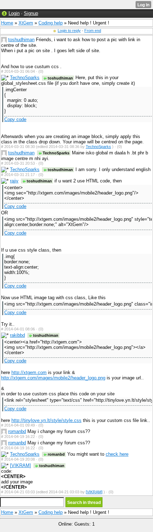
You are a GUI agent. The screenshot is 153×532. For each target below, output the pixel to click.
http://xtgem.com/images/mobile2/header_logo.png (53, 377)
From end (92, 30)
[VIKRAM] (20, 465)
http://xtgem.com (29, 372)
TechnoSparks (24, 77)
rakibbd (17, 335)
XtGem (26, 23)
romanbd (17, 431)
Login (14, 13)
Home (7, 23)
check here (117, 454)
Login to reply (69, 30)
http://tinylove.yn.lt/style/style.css (46, 420)
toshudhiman (21, 39)
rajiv (14, 180)
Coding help (50, 23)
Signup (31, 13)
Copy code (15, 119)
